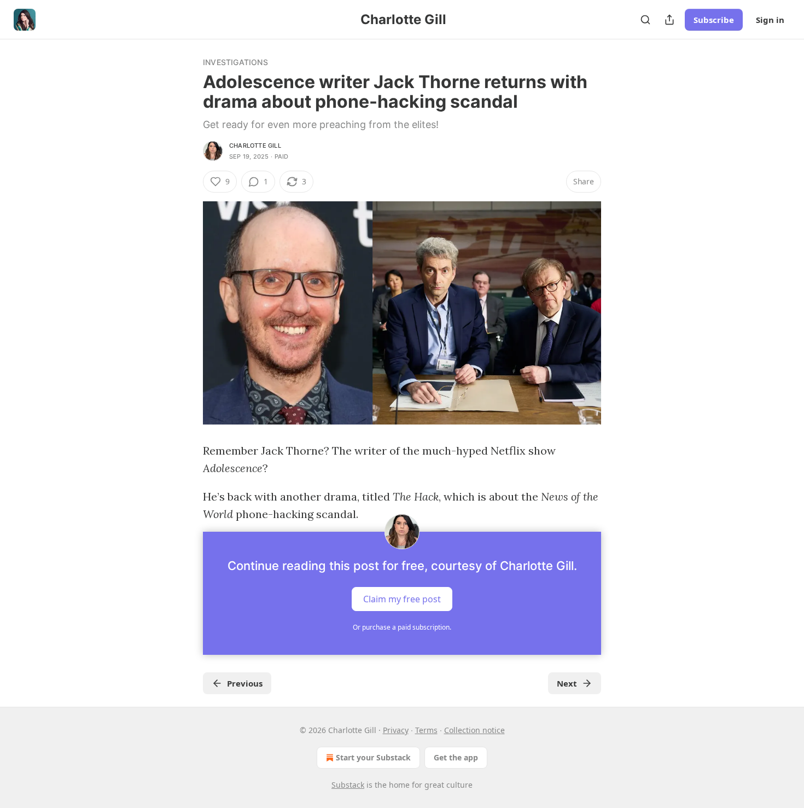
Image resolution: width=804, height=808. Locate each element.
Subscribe (714, 19)
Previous (245, 683)
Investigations (235, 62)
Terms (426, 730)
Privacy (396, 730)
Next (567, 683)
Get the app (456, 757)
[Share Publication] (669, 20)
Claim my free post (402, 599)
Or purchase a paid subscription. (402, 627)
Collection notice (474, 730)
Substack (347, 785)
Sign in (770, 19)
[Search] (645, 20)
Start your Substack (373, 757)
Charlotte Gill (255, 145)
